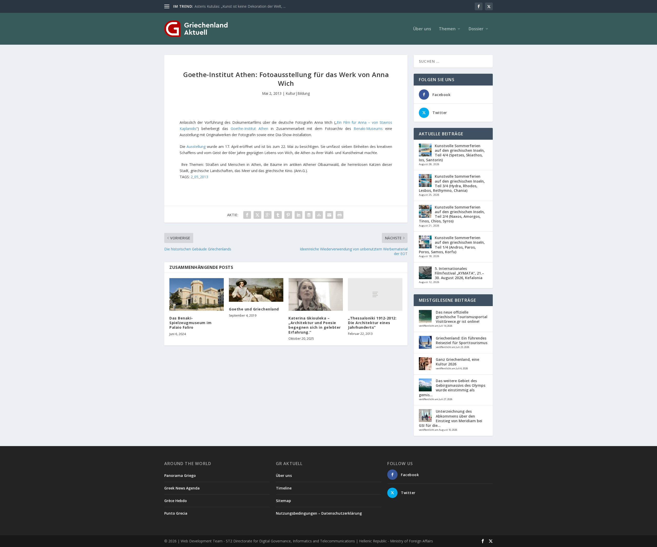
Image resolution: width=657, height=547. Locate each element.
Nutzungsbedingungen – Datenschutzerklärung (319, 513)
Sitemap (283, 500)
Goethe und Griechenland (254, 309)
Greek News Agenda (182, 488)
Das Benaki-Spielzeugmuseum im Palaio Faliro (190, 323)
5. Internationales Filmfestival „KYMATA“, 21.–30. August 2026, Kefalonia (459, 273)
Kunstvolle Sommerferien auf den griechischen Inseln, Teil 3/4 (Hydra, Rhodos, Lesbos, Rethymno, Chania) (452, 183)
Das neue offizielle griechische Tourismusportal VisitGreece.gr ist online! (461, 317)
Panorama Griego (180, 475)
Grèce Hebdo (175, 500)
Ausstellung (197, 146)
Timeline (284, 488)
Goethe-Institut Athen (251, 128)
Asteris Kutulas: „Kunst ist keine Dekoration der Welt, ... (240, 6)
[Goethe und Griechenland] (256, 290)
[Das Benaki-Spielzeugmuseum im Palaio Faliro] (196, 294)
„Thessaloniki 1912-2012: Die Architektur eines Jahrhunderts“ (372, 323)
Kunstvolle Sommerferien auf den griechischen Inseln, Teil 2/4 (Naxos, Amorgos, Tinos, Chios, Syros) (452, 214)
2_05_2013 (199, 176)
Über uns (422, 29)
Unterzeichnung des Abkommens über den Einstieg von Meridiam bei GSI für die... (450, 418)
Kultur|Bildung (298, 93)
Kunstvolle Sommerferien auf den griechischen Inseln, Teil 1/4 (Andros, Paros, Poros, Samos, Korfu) (452, 244)
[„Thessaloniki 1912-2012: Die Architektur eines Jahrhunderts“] (375, 294)
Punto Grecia (175, 513)
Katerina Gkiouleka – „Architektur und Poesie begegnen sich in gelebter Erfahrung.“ (314, 325)
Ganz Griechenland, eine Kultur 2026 (457, 361)
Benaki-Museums (368, 128)
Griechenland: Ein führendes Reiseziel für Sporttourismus (461, 340)
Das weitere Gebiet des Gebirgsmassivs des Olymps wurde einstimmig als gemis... (452, 387)
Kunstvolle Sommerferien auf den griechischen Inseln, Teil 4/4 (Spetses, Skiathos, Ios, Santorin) (452, 152)
